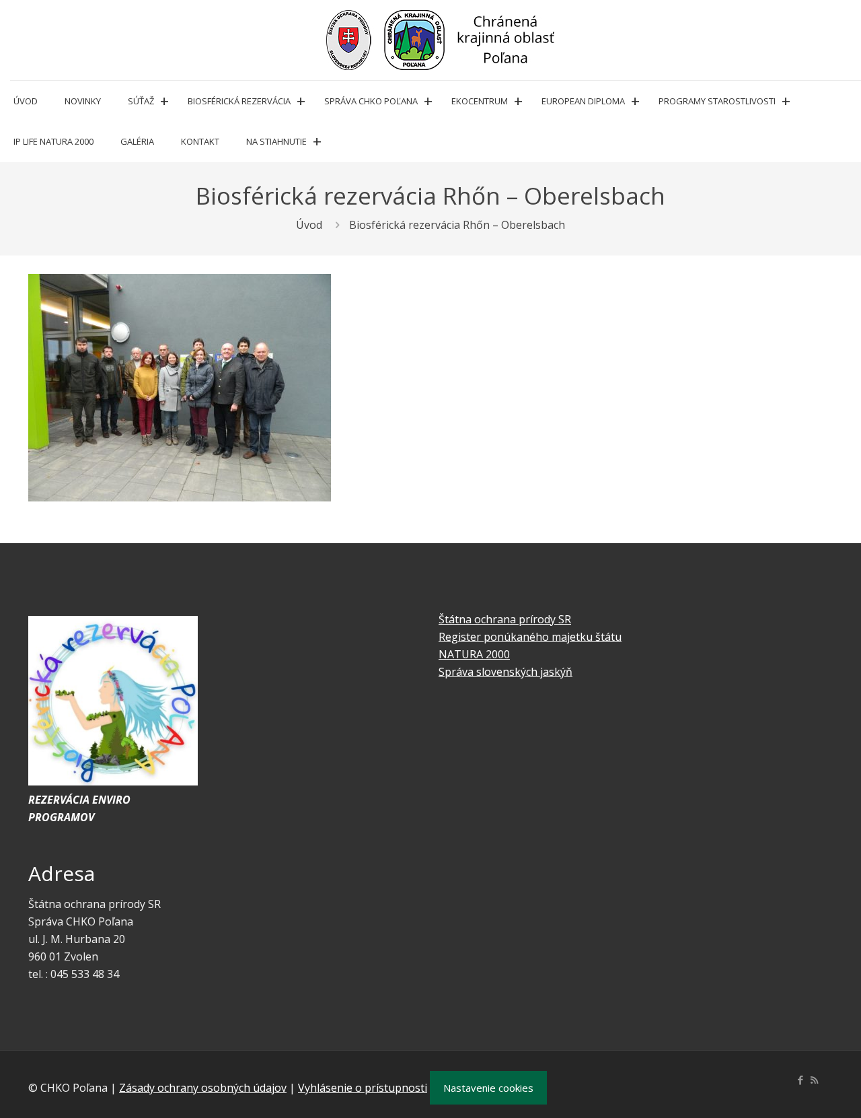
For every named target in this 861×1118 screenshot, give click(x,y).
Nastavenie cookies (488, 1087)
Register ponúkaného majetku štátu (530, 636)
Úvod (309, 224)
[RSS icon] (814, 1079)
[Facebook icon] (800, 1079)
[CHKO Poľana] (440, 40)
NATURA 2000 (474, 654)
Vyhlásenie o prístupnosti (362, 1087)
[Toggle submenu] (164, 101)
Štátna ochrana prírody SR (505, 619)
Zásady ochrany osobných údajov (203, 1087)
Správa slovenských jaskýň (505, 671)
